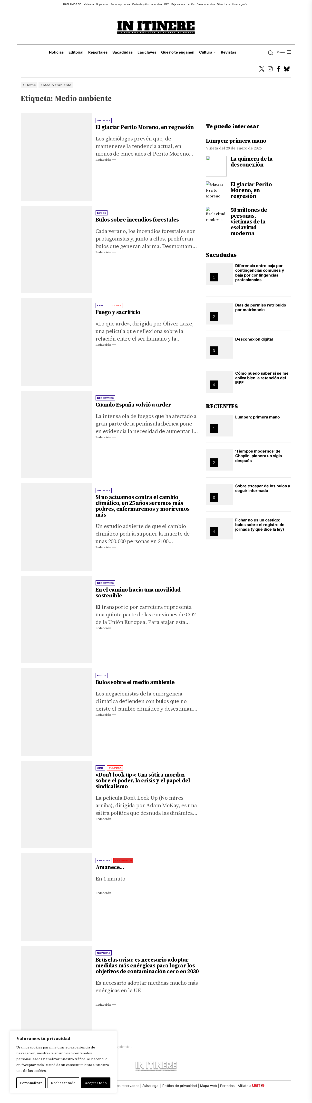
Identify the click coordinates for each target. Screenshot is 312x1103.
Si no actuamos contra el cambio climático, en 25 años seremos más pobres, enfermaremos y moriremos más (143, 506)
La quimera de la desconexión (252, 161)
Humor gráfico (240, 4)
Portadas (227, 1086)
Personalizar (31, 1082)
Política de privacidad (179, 1086)
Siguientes (122, 1046)
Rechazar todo (63, 1082)
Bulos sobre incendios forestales (137, 219)
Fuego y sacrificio (118, 312)
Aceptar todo (96, 1082)
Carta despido (140, 4)
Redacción (103, 160)
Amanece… (110, 867)
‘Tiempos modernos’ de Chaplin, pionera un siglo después (258, 456)
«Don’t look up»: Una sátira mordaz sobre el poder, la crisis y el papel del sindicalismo (143, 780)
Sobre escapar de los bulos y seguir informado (262, 488)
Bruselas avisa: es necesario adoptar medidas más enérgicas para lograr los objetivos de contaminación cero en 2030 (147, 965)
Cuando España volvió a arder (133, 404)
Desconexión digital (254, 339)
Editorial (75, 52)
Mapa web (208, 1086)
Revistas (228, 52)
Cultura (205, 52)
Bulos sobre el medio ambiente (135, 682)
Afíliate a (245, 1086)
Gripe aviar (102, 4)
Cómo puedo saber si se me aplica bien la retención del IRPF (262, 378)
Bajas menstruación (183, 4)
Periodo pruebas (120, 4)
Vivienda (89, 4)
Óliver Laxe (223, 4)
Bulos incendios (206, 4)
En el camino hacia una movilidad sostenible (138, 592)
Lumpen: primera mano (236, 141)
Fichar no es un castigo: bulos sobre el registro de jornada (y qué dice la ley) (259, 525)
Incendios (156, 4)
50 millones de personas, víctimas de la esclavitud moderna (249, 221)
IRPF (166, 4)
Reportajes (97, 52)
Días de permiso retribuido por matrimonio (260, 307)
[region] (63, 1061)
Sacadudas (122, 52)
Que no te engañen (177, 52)
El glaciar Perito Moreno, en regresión (145, 127)
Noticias (56, 52)
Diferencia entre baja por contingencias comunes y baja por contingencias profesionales (259, 272)
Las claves (146, 52)
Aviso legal (150, 1086)
